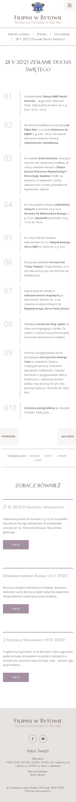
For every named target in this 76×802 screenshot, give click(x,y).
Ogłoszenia (62, 34)
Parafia (42, 34)
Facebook (34, 455)
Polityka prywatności (38, 791)
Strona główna (19, 34)
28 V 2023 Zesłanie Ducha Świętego (40, 39)
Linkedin (62, 455)
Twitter (48, 455)
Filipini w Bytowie (38, 19)
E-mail (38, 460)
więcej (16, 544)
